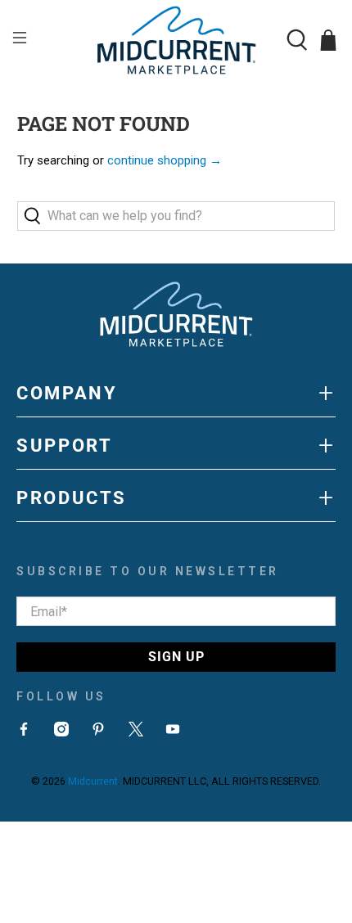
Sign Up (176, 656)
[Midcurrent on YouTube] (172, 732)
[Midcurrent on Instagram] (61, 732)
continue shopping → (164, 160)
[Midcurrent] (176, 40)
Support (176, 445)
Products (176, 497)
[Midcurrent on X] (136, 732)
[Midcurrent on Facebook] (23, 732)
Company (176, 392)
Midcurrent (93, 781)
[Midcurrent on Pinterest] (98, 732)
